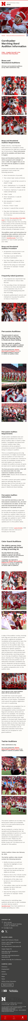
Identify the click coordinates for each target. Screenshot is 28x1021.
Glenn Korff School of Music (13, 2)
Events (4, 971)
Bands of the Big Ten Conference (11, 959)
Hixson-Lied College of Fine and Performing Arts (15, 35)
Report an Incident (7, 985)
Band (9, 4)
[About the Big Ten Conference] (4, 991)
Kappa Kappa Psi (7, 949)
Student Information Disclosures (8, 1011)
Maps (3, 976)
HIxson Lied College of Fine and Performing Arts (11, 943)
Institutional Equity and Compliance (8, 1008)
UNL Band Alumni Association (10, 946)
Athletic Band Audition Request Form (10, 350)
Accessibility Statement (17, 1007)
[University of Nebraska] (13, 991)
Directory (4, 966)
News (3, 979)
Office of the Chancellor (9, 981)
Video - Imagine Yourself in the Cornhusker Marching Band (11, 53)
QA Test (10, 1007)
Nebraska (3, 35)
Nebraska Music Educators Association (10, 952)
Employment (5, 969)
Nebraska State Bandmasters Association (10, 956)
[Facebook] (3, 931)
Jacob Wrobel (18, 528)
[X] (6, 931)
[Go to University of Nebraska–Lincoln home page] (4, 4)
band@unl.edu (11, 238)
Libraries (4, 974)
